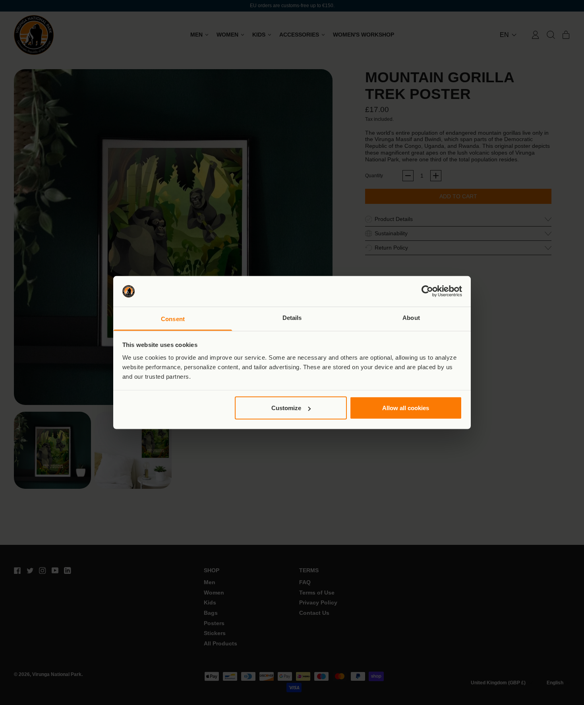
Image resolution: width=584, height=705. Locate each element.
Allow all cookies (405, 408)
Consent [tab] (173, 318)
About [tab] (411, 317)
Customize (286, 408)
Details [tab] (292, 317)
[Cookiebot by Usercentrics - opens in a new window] (427, 291)
